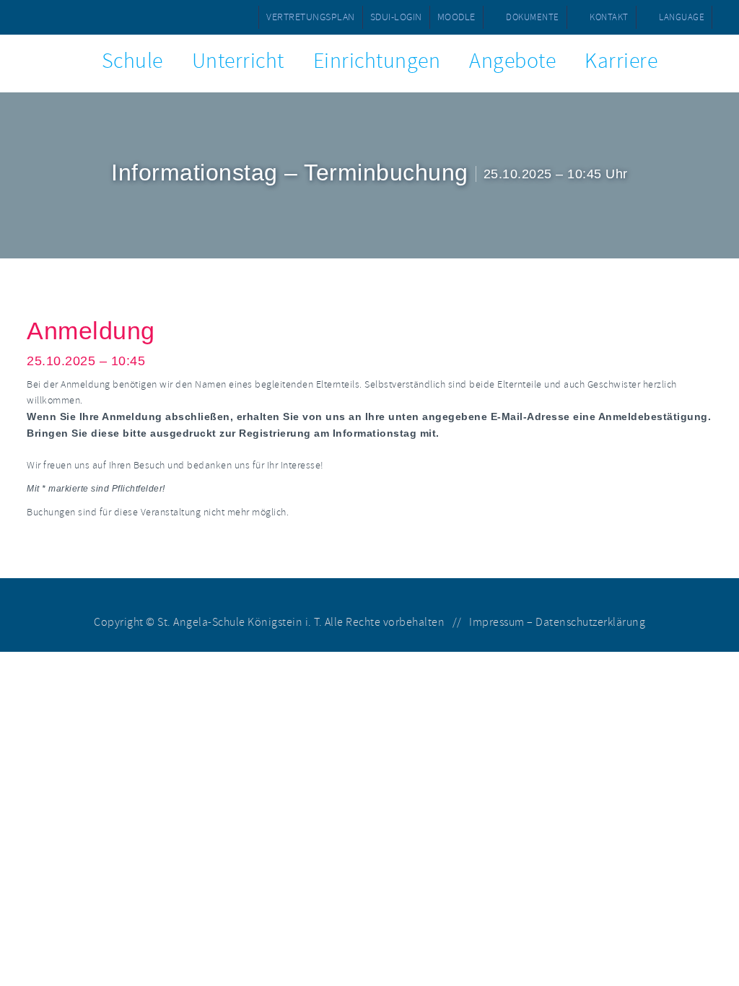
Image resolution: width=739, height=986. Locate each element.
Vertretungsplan (310, 17)
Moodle (456, 17)
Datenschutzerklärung (590, 622)
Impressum (497, 622)
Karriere (621, 61)
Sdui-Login (396, 17)
